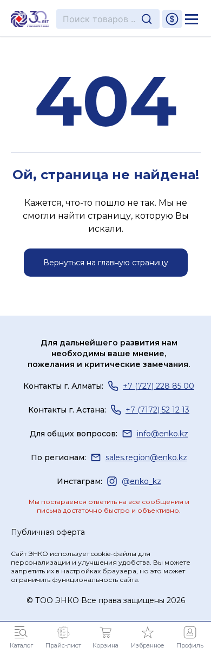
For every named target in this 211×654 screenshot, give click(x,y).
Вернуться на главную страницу (105, 262)
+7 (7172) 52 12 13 (157, 410)
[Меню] (191, 19)
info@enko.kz (162, 434)
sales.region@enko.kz (146, 457)
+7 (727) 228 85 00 (158, 386)
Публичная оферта (48, 532)
